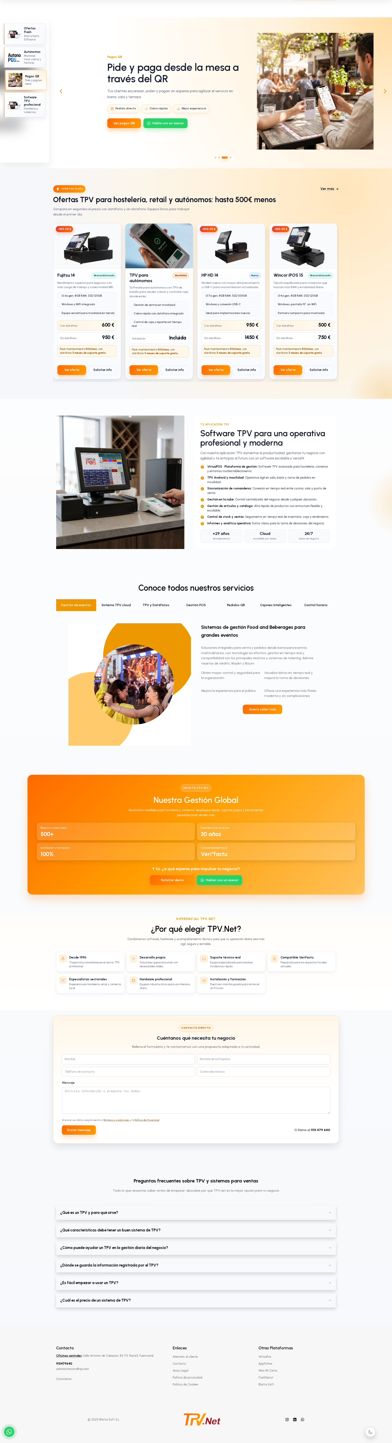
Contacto (179, 1363)
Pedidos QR (236, 605)
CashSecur (265, 1377)
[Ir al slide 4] (230, 157)
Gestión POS (196, 605)
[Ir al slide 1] (215, 157)
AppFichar (265, 1363)
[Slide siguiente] (385, 91)
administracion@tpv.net (72, 1369)
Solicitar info (102, 370)
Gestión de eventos (76, 605)
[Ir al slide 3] (225, 157)
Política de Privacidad (147, 1120)
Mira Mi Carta (267, 1370)
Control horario (315, 605)
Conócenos (64, 1379)
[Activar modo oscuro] (370, 1432)
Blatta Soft (266, 1384)
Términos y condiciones (116, 1120)
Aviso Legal (180, 1370)
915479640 (64, 1363)
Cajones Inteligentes (276, 605)
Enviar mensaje (78, 1130)
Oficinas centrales (69, 1356)
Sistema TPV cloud (116, 605)
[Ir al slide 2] (219, 157)
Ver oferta (71, 370)
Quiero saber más (262, 709)
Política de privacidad (187, 1377)
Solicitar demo (172, 880)
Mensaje (68, 1083)
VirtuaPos (264, 1357)
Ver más (327, 189)
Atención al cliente (185, 1357)
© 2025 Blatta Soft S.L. (104, 1419)
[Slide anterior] (60, 91)
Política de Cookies (185, 1384)
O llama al (312, 1130)
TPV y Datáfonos (156, 605)
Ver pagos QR (106, 123)
